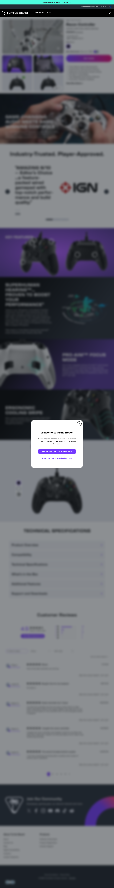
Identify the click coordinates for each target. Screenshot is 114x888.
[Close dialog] (79, 423)
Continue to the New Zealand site (57, 458)
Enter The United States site (57, 451)
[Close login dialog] (77, 496)
